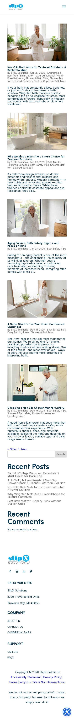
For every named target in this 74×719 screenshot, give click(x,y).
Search (61, 454)
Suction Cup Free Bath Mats (50, 81)
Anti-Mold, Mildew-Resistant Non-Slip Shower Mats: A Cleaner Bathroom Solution (36, 481)
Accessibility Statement (26, 677)
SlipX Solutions (19, 72)
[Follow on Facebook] (10, 571)
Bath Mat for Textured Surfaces (38, 75)
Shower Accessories (43, 413)
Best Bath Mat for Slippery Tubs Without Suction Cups (34, 502)
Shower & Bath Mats (37, 78)
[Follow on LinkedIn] (24, 571)
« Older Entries (17, 449)
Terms (13, 682)
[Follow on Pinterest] (31, 571)
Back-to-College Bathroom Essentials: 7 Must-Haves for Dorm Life (33, 475)
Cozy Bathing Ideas (18, 332)
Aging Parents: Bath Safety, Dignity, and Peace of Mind (33, 244)
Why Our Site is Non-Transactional (42, 682)
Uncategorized (15, 416)
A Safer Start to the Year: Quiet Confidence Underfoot (35, 325)
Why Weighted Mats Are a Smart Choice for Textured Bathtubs (36, 158)
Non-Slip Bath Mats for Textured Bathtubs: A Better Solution (36, 69)
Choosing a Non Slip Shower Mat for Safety (35, 407)
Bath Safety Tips (39, 164)
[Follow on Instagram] (17, 571)
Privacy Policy (52, 677)
